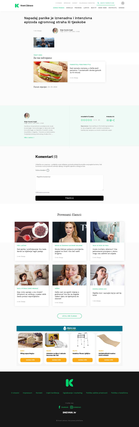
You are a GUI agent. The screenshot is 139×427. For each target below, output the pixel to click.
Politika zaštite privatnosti (96, 393)
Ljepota (86, 7)
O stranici (59, 3)
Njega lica (102, 289)
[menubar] (122, 3)
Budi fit (93, 7)
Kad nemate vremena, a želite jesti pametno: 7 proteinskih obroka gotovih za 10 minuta (85, 70)
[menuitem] (122, 3)
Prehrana (78, 7)
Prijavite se (69, 198)
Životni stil (113, 7)
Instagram (77, 407)
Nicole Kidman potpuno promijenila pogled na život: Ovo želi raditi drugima (69, 251)
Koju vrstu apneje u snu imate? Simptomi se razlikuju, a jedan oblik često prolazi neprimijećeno (31, 294)
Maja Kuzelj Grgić (30, 122)
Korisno (121, 7)
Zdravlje (69, 7)
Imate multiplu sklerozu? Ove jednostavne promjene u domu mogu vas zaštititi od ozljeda (105, 251)
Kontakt (74, 3)
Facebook (64, 407)
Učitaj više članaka (69, 316)
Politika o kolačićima (119, 393)
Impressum (67, 3)
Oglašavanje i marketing (87, 3)
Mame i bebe (102, 7)
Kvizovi (95, 289)
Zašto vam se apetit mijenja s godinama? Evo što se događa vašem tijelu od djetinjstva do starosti (67, 295)
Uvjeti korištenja (52, 393)
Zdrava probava (58, 7)
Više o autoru (28, 137)
